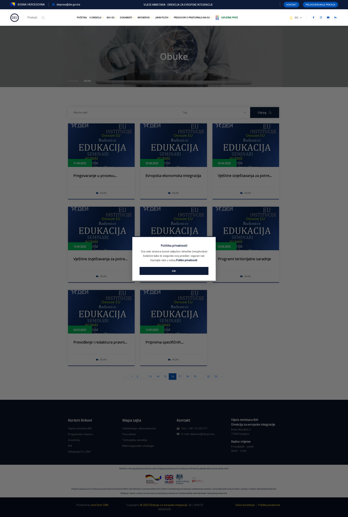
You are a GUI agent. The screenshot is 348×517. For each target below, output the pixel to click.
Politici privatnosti (186, 260)
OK (174, 270)
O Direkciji (95, 17)
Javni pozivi (161, 17)
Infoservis (144, 17)
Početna (82, 17)
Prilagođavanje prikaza (320, 4)
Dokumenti (126, 17)
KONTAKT (291, 4)
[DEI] (14, 17)
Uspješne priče (229, 17)
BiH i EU (111, 17)
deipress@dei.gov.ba (68, 4)
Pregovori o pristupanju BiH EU (192, 17)
